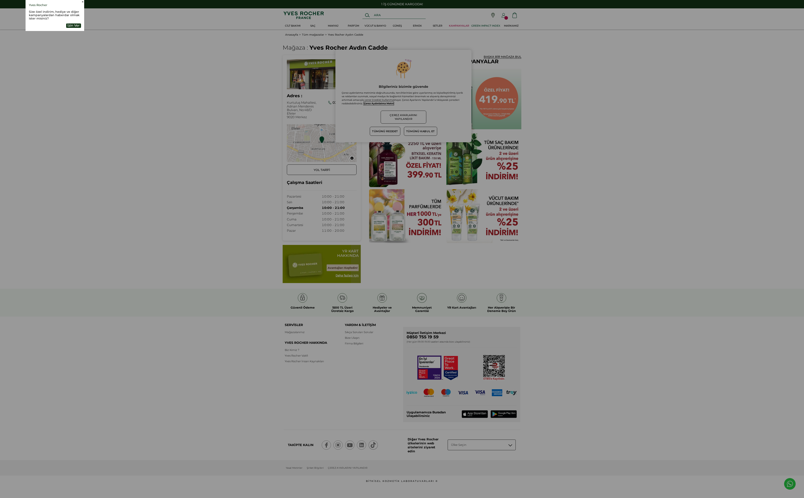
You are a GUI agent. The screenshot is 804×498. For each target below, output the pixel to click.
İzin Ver (73, 25)
